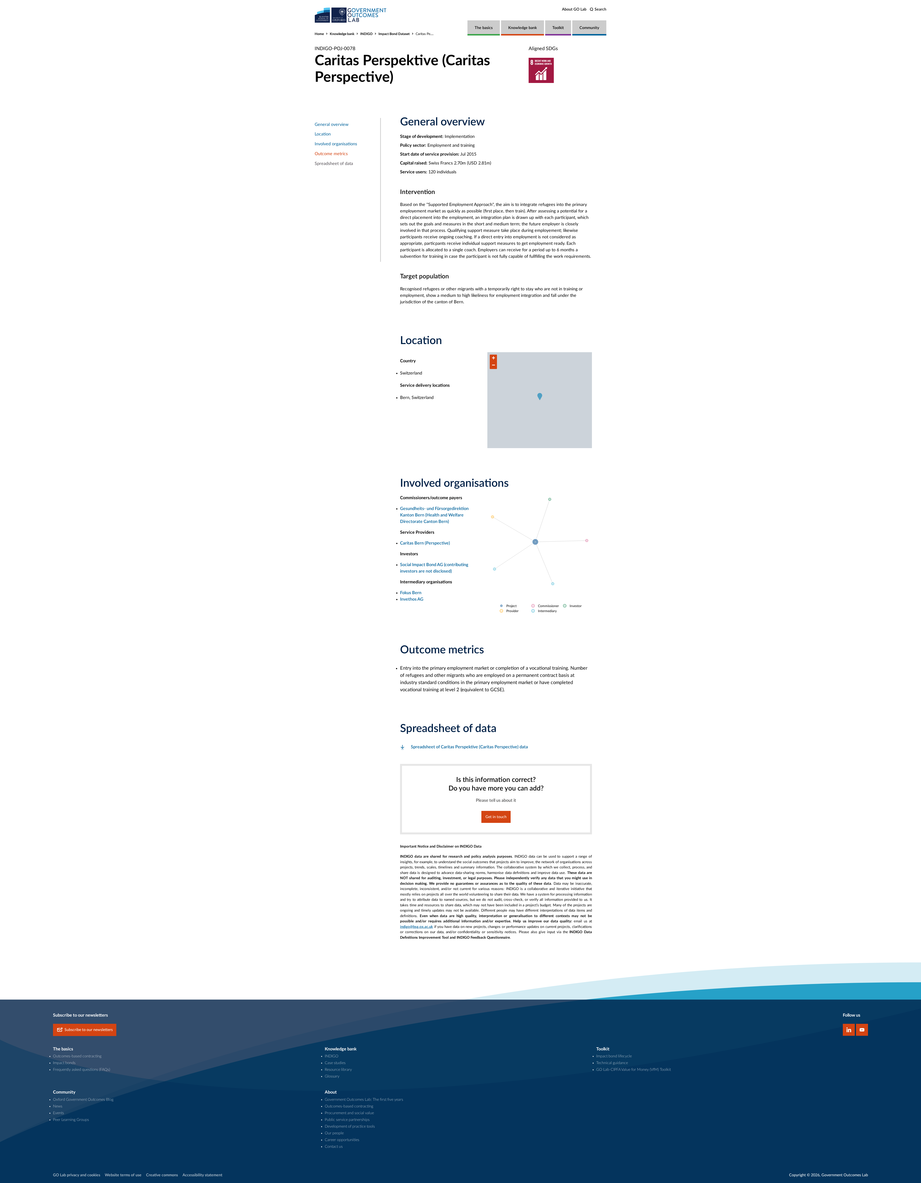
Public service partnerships (347, 1120)
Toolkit (558, 28)
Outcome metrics (331, 154)
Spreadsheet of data (334, 164)
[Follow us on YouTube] (862, 1030)
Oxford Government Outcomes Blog (83, 1099)
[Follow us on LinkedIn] (849, 1030)
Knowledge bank (522, 28)
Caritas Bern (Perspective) (425, 543)
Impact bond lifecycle (614, 1056)
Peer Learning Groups (71, 1120)
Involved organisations (336, 144)
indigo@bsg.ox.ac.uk (416, 927)
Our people (334, 1133)
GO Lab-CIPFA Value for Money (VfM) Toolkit (633, 1070)
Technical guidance (612, 1063)
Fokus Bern (410, 593)
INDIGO (366, 34)
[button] (539, 396)
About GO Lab (574, 9)
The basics (484, 28)
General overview (331, 125)
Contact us (334, 1146)
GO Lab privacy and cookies (76, 1175)
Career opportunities (342, 1140)
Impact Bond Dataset (394, 34)
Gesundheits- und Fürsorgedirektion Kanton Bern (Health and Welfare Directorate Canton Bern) (434, 515)
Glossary (332, 1076)
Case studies (335, 1063)
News (57, 1106)
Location (323, 134)
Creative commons (162, 1175)
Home (319, 34)
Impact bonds (64, 1063)
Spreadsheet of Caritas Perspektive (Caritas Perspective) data (469, 747)
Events (58, 1113)
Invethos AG (411, 599)
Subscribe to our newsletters (89, 1030)
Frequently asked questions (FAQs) (81, 1070)
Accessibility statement (202, 1175)
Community (589, 28)
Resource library (338, 1070)
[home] (351, 15)
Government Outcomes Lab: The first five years (364, 1099)
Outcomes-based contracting (77, 1056)
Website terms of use (123, 1175)
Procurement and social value (349, 1113)
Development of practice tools (350, 1126)
